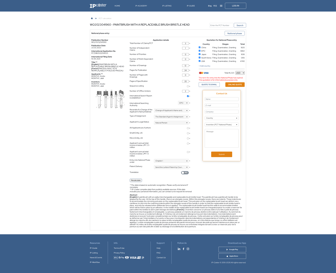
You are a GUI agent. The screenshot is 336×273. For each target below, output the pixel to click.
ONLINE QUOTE (235, 84)
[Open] (187, 103)
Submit (222, 154)
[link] (92, 18)
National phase (234, 33)
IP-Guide (191, 6)
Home (117, 6)
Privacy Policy (119, 253)
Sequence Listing (137, 86)
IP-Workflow (95, 262)
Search (240, 25)
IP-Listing (167, 6)
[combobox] (183, 103)
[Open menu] (221, 5)
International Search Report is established (141, 97)
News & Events (96, 257)
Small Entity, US (136, 133)
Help (158, 248)
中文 (215, 6)
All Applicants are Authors (140, 128)
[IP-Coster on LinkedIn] (179, 248)
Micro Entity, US (136, 138)
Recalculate (136, 180)
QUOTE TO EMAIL (209, 84)
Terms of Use (119, 248)
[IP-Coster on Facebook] (183, 248)
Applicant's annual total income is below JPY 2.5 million (139, 145)
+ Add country (204, 66)
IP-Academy (141, 6)
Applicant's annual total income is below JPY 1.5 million (139, 154)
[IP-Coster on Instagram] (188, 248)
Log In (235, 5)
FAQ (158, 253)
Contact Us (161, 257)
